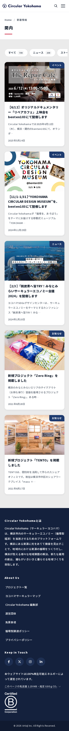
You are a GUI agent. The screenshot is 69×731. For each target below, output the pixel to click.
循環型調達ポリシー (17, 631)
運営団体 (10, 613)
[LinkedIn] (41, 661)
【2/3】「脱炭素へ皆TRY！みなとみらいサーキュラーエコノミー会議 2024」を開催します (33, 291)
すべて (15, 52)
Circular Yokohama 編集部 (21, 605)
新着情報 (22, 20)
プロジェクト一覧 (16, 587)
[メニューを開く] (63, 6)
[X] (19, 661)
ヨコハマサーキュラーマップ (23, 596)
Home (8, 20)
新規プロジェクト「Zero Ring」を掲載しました (33, 378)
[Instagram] (30, 661)
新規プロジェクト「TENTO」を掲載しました (33, 462)
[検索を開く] (55, 6)
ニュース (41, 52)
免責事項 (10, 622)
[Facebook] (9, 661)
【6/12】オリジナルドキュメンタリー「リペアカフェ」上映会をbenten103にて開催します (33, 112)
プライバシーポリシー (19, 640)
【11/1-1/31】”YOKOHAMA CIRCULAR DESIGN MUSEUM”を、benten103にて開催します (33, 201)
